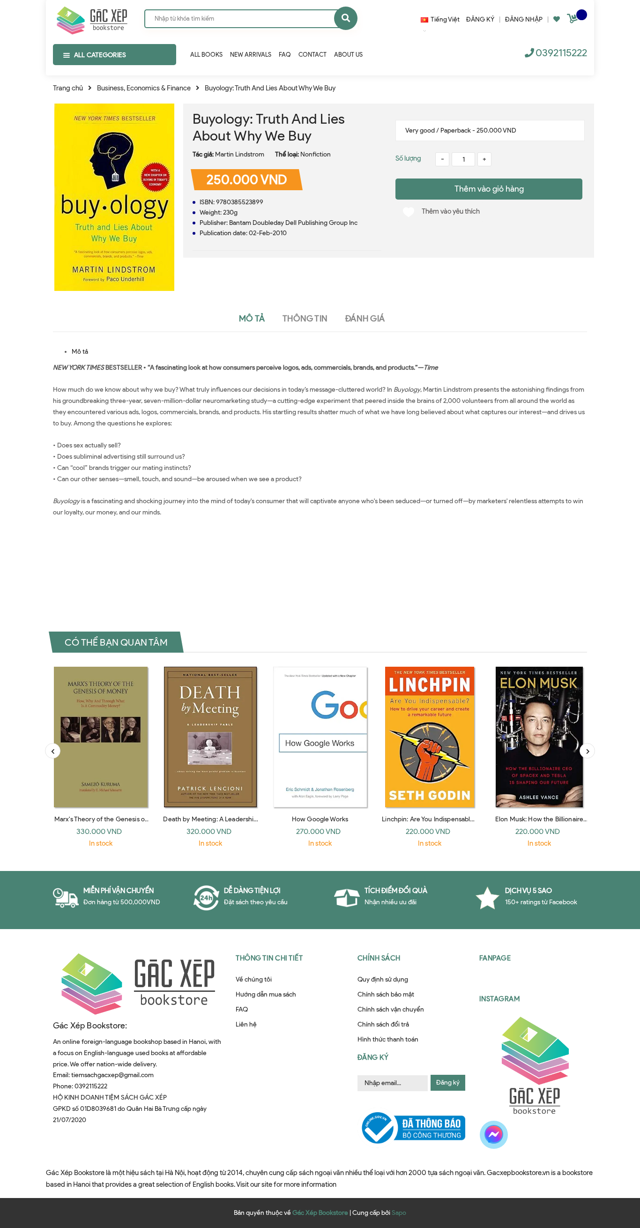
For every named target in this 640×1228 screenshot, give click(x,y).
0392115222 (561, 52)
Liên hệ (246, 1024)
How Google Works (320, 819)
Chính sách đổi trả (383, 1024)
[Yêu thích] (556, 19)
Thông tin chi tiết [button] (269, 958)
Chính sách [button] (379, 958)
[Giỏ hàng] (573, 20)
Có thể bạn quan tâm (116, 641)
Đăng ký (448, 1083)
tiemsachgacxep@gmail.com (112, 1075)
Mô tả (80, 352)
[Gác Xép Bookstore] (91, 18)
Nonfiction (315, 154)
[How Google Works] (320, 737)
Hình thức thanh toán (387, 1039)
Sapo (399, 1213)
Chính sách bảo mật (385, 994)
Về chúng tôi (254, 979)
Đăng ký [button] (373, 1057)
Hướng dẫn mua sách (266, 994)
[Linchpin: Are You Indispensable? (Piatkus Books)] (429, 737)
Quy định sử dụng (382, 979)
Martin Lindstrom (239, 154)
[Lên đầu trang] (613, 1173)
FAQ (242, 1009)
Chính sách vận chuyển (390, 1009)
